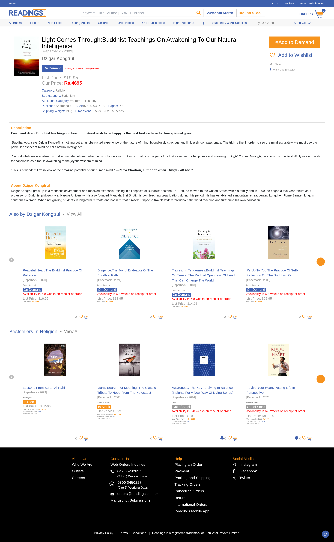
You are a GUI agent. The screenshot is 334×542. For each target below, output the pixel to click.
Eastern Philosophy (83, 100)
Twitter (243, 478)
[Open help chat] (325, 534)
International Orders (190, 504)
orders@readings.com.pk (138, 494)
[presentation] (11, 260)
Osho (174, 402)
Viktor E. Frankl (103, 402)
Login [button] (275, 3)
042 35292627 (129, 471)
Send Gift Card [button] (304, 23)
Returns (180, 498)
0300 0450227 (130, 482)
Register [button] (289, 3)
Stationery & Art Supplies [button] (229, 23)
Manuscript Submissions (130, 500)
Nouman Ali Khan (253, 402)
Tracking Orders (187, 484)
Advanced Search (220, 13)
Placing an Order (188, 464)
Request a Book (250, 13)
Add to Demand (296, 42)
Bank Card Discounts (312, 3)
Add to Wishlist (295, 55)
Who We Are (82, 464)
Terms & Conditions (132, 533)
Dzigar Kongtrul (58, 58)
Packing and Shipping (192, 478)
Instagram (247, 464)
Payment (181, 471)
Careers (78, 478)
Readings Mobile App (191, 511)
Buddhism (68, 95)
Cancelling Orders (189, 491)
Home (12, 3)
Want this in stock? (283, 69)
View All (74, 214)
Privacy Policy (103, 533)
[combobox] (137, 13)
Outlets (78, 471)
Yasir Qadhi (27, 397)
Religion (60, 90)
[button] (80, 316)
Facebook (247, 471)
